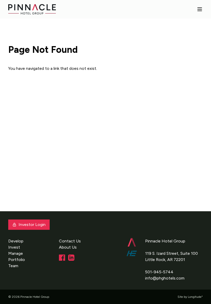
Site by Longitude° (190, 297)
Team (13, 265)
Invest (14, 247)
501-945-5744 (159, 271)
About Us (68, 247)
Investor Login (32, 224)
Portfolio (16, 259)
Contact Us (70, 241)
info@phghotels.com (164, 278)
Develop (15, 241)
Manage (15, 253)
